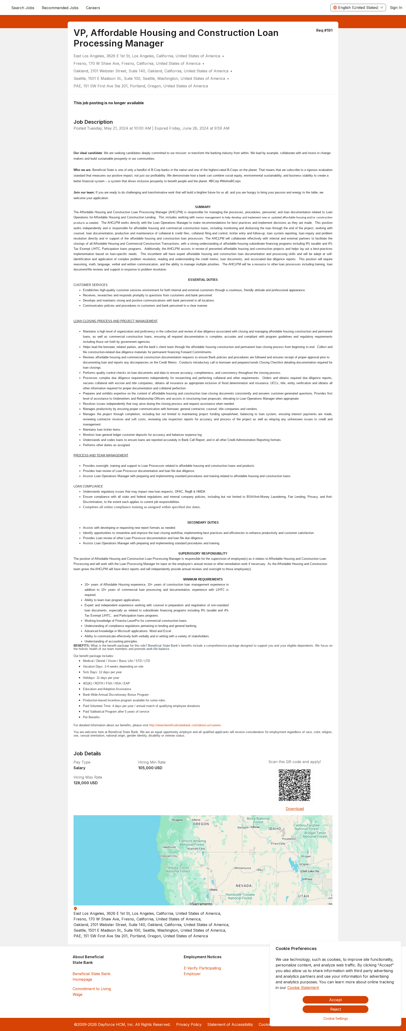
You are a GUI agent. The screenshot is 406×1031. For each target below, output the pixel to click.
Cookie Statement (303, 987)
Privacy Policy (189, 1024)
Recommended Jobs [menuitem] (60, 7)
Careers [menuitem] (93, 7)
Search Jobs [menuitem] (22, 7)
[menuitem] (93, 7)
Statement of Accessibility (230, 1024)
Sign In (396, 7)
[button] (203, 860)
